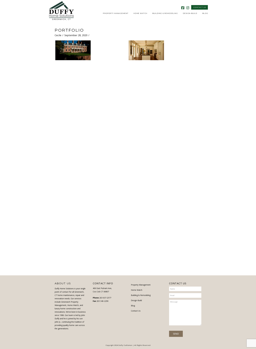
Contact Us (136, 311)
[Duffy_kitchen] (146, 50)
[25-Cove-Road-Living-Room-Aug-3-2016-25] (109, 125)
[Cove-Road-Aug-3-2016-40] (109, 229)
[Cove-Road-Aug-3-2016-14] (109, 189)
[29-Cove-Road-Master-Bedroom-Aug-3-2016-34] (146, 122)
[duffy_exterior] (73, 50)
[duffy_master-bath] (109, 51)
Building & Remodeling (141, 295)
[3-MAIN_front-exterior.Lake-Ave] (146, 148)
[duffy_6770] (109, 75)
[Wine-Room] (183, 139)
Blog (133, 305)
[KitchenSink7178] (109, 100)
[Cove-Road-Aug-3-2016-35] (146, 238)
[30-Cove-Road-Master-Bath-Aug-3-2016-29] (183, 100)
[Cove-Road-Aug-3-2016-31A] (73, 235)
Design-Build (136, 300)
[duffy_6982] (183, 51)
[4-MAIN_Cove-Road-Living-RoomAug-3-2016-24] (73, 146)
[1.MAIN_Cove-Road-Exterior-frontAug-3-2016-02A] (73, 171)
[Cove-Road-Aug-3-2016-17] (183, 194)
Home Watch (136, 290)
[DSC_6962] (146, 97)
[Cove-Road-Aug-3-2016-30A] (146, 199)
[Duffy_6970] (146, 73)
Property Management (141, 284)
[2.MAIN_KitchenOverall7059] (109, 150)
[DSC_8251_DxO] (73, 97)
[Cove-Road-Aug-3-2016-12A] (146, 174)
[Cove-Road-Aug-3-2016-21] (73, 196)
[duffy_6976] (73, 73)
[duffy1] (73, 121)
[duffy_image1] (183, 75)
